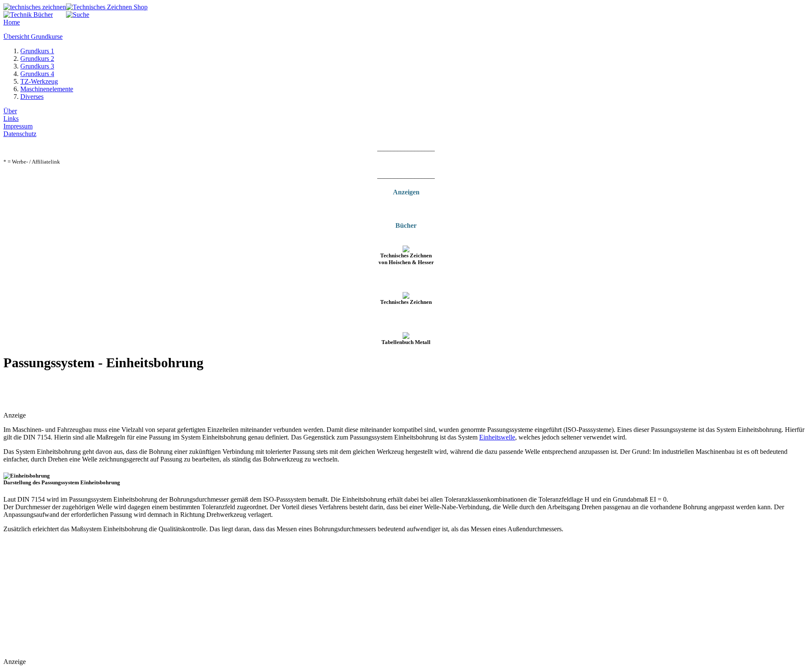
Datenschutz (19, 133)
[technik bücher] (28, 14)
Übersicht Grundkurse (33, 36)
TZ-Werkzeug (39, 81)
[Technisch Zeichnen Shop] (107, 7)
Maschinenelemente (46, 89)
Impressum (18, 126)
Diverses (32, 96)
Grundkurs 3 (37, 66)
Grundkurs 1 (37, 51)
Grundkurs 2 (37, 58)
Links (11, 118)
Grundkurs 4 (37, 73)
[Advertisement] (102, 392)
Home (11, 22)
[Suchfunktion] (77, 14)
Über (10, 111)
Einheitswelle (497, 437)
